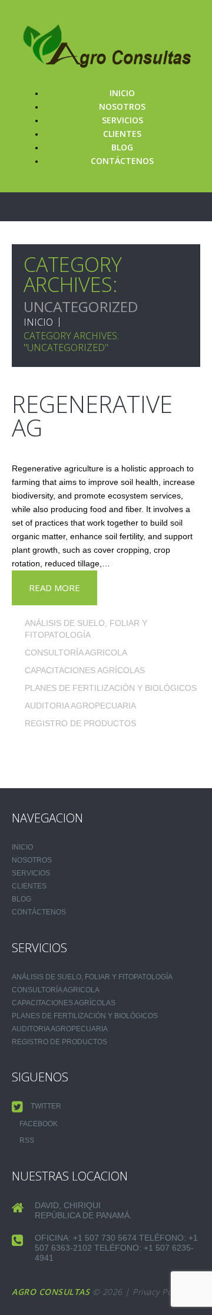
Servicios (122, 120)
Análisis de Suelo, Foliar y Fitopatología (92, 977)
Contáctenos (122, 160)
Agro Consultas (51, 1291)
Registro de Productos (80, 723)
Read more (54, 587)
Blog (122, 147)
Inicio (122, 93)
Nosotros (122, 106)
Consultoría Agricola (76, 652)
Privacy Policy (158, 1291)
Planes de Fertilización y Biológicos (111, 688)
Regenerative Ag (92, 416)
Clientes (122, 133)
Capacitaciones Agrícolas (85, 670)
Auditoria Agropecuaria (80, 705)
